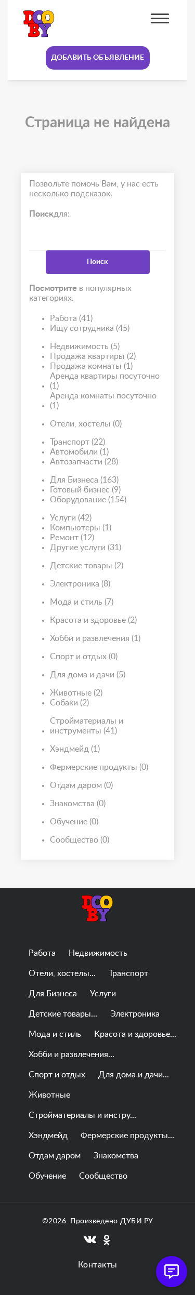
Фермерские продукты (99, 767)
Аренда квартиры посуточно (105, 381)
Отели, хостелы (86, 424)
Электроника (80, 584)
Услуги (71, 518)
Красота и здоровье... (135, 1034)
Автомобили (79, 452)
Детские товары (86, 566)
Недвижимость (85, 346)
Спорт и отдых (84, 656)
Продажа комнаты (91, 366)
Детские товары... (63, 1014)
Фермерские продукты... (127, 1135)
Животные (76, 693)
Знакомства (78, 803)
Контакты (98, 1265)
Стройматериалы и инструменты (86, 726)
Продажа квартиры (93, 356)
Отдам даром (81, 785)
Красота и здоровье (93, 620)
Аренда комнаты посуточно (103, 401)
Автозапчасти (84, 462)
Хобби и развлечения (95, 638)
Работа (71, 318)
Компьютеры (80, 528)
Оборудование (88, 500)
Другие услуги (85, 547)
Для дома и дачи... (133, 1075)
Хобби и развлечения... (71, 1054)
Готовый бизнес (85, 490)
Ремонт (72, 537)
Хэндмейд (75, 749)
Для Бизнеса (84, 480)
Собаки (69, 703)
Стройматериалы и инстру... (82, 1115)
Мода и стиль (81, 602)
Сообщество (79, 840)
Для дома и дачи (87, 675)
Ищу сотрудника (89, 328)
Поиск (97, 261)
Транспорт (77, 442)
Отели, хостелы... (62, 973)
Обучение (74, 822)
